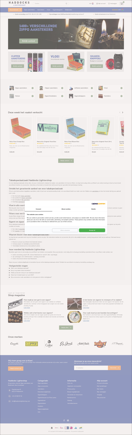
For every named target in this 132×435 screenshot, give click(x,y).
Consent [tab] (38, 209)
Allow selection (65, 230)
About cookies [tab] (66, 209)
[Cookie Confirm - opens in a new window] (98, 204)
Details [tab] (93, 209)
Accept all (92, 230)
